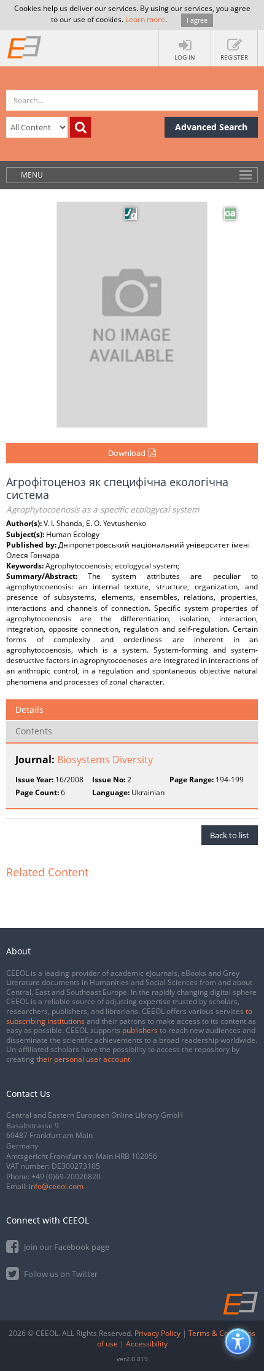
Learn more (145, 19)
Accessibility (147, 1343)
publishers (140, 1030)
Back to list (229, 835)
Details (29, 709)
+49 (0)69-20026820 (66, 1176)
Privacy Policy (157, 1333)
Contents (33, 731)
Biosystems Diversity (105, 759)
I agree (197, 20)
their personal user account (83, 1059)
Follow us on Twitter (60, 1273)
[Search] (80, 127)
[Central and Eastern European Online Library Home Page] (24, 46)
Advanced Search (211, 127)
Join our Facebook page (65, 1246)
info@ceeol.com (56, 1186)
